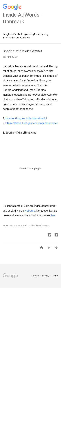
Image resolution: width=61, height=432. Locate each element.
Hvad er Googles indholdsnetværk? (26, 118)
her (53, 215)
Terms (55, 275)
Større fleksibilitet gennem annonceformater (31, 123)
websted (30, 210)
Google (35, 275)
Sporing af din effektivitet (22, 51)
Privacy (45, 275)
